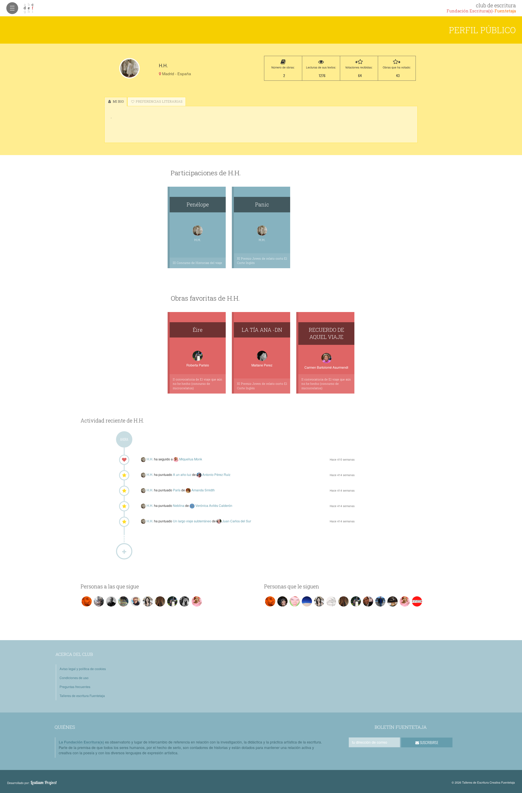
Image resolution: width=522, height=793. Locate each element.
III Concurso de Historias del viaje (197, 263)
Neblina (179, 505)
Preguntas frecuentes (75, 686)
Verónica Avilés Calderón (213, 505)
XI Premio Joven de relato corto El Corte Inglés (262, 261)
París (177, 490)
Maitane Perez (261, 365)
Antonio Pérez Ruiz (216, 474)
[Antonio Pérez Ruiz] (199, 474)
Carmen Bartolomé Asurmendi (326, 367)
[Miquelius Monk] (176, 459)
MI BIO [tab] (118, 101)
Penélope (198, 204)
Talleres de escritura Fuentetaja (82, 695)
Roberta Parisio (197, 365)
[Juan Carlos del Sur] (219, 521)
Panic (262, 204)
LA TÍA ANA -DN (262, 329)
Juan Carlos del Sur (236, 521)
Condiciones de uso (74, 677)
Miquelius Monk (190, 459)
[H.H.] (129, 68)
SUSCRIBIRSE (428, 742)
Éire (197, 329)
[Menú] (12, 8)
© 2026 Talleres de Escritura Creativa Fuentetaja (483, 782)
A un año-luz (182, 474)
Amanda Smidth (203, 490)
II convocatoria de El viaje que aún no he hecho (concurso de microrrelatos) (197, 383)
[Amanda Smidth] (188, 490)
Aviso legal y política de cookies (83, 668)
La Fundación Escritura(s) (81, 741)
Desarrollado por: (32, 782)
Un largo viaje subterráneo (192, 521)
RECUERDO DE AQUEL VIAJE (326, 333)
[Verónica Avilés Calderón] (192, 505)
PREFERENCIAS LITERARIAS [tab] (158, 101)
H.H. (150, 459)
